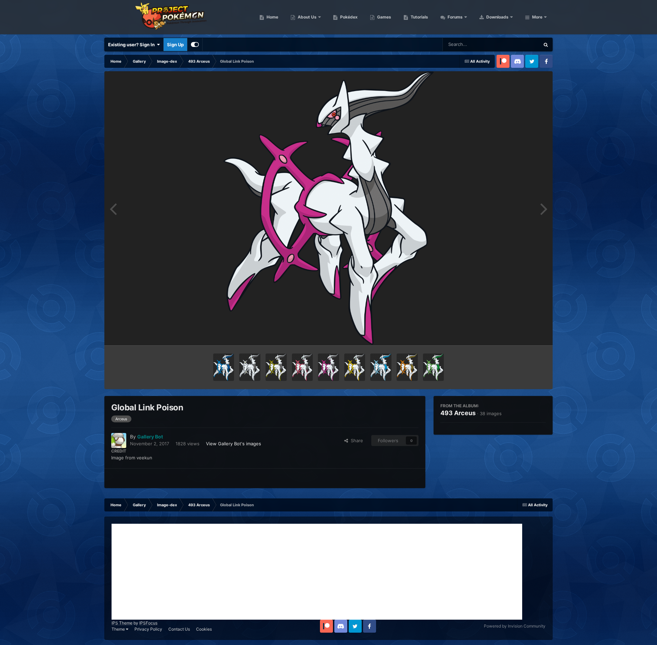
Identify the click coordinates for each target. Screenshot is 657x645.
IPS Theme (122, 622)
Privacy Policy (148, 629)
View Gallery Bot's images (233, 443)
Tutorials (419, 17)
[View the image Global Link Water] (223, 367)
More (537, 17)
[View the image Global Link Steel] (249, 367)
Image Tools (524, 333)
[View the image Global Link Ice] (380, 367)
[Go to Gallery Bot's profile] (118, 440)
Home (272, 17)
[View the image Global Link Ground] (407, 367)
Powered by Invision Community (514, 626)
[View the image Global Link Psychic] (302, 367)
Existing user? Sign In (132, 44)
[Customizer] (195, 44)
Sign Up (175, 44)
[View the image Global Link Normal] (354, 367)
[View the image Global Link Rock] (276, 367)
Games (383, 17)
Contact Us (179, 629)
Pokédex (348, 17)
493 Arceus (458, 413)
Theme (119, 629)
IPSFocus (148, 622)
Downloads (496, 17)
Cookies (204, 629)
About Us (307, 17)
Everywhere (518, 44)
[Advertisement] (317, 572)
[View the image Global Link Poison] (328, 367)
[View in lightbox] (328, 208)
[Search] (545, 44)
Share (355, 440)
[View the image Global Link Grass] (433, 367)
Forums (455, 17)
